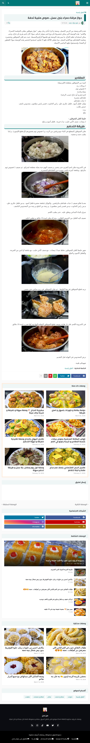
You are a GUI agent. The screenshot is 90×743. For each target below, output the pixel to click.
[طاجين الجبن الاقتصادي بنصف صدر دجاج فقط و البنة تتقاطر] (65, 456)
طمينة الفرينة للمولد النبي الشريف (62, 569)
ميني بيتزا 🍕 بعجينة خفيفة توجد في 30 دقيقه (58, 609)
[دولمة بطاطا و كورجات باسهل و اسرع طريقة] (65, 399)
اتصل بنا (34, 739)
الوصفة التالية (81, 504)
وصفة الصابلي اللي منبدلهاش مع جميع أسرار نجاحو (26, 677)
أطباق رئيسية (80, 12)
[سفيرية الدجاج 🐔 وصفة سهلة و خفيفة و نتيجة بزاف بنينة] (24, 399)
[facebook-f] (58, 725)
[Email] (46, 376)
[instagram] (37, 725)
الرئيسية (74, 739)
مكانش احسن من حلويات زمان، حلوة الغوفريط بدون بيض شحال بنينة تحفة (49, 579)
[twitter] (53, 725)
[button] (87, 3)
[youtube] (48, 725)
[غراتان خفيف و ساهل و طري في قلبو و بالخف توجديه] (80, 602)
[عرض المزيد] (41, 376)
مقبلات (27, 696)
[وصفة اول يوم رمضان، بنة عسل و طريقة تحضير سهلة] (24, 456)
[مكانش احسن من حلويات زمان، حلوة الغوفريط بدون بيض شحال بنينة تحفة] (80, 582)
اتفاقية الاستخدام (46, 739)
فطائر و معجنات (39, 696)
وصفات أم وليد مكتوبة (36, 734)
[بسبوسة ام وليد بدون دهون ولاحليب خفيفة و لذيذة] (45, 553)
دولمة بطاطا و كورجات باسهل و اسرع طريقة (68, 411)
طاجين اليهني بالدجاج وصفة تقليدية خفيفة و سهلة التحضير (27, 440)
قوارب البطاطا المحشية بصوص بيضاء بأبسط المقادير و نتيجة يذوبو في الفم (68, 440)
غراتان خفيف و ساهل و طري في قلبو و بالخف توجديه (56, 599)
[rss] (32, 725)
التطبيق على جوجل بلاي (19, 739)
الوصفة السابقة (10, 504)
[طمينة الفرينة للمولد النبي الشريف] (80, 572)
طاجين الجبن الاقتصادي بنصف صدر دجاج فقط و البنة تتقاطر (67, 468)
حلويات (70, 696)
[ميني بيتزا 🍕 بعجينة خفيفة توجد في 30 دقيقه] (80, 612)
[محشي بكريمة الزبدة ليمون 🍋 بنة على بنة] (66, 665)
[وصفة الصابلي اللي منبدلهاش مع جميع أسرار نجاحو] (24, 665)
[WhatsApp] (55, 376)
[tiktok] (42, 725)
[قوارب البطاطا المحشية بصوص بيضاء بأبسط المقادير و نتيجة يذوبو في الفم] (65, 428)
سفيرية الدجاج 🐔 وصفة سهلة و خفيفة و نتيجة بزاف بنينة (25, 411)
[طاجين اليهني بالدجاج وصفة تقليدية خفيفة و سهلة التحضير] (24, 428)
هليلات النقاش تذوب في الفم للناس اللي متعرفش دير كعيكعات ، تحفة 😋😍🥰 (48, 589)
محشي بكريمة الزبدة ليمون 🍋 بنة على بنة (68, 676)
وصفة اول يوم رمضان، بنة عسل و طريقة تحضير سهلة (26, 468)
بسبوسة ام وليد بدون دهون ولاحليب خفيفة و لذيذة (65, 560)
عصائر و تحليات (59, 696)
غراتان (49, 696)
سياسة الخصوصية (62, 739)
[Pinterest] (50, 376)
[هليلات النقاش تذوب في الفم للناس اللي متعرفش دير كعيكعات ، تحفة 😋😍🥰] (80, 592)
